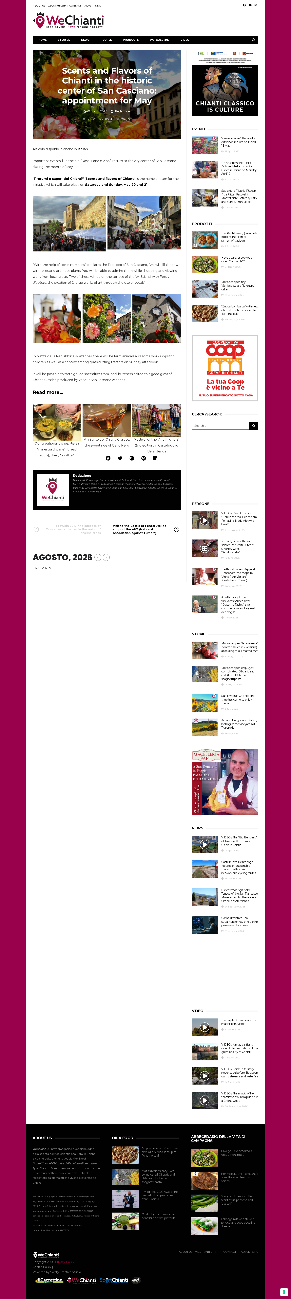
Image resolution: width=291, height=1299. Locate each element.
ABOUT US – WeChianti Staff (49, 5)
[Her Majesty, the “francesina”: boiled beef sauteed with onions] (204, 1181)
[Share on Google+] (131, 458)
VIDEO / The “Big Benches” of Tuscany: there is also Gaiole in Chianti (239, 841)
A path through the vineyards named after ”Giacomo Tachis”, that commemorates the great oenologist (238, 604)
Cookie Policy (42, 1267)
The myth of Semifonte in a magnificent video (238, 1022)
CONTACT (75, 5)
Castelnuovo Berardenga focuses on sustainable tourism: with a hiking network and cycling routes (238, 867)
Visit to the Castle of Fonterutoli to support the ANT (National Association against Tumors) (139, 529)
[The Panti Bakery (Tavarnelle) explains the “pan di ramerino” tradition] (205, 240)
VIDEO (185, 39)
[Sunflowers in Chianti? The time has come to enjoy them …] (205, 703)
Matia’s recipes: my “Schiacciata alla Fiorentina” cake (238, 285)
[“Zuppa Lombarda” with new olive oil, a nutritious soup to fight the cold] (205, 313)
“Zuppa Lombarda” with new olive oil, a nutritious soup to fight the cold (239, 310)
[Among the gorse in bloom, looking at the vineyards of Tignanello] (205, 727)
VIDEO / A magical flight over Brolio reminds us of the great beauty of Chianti (239, 1048)
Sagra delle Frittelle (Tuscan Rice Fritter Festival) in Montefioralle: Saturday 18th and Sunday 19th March (239, 196)
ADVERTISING (93, 5)
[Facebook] (244, 5)
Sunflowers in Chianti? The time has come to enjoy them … (237, 699)
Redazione (122, 111)
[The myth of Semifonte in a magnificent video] (205, 1027)
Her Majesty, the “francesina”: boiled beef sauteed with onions (239, 1177)
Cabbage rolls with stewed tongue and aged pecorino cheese (238, 1222)
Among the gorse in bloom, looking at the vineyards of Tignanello (239, 724)
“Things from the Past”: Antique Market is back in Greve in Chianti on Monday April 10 (238, 168)
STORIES (64, 39)
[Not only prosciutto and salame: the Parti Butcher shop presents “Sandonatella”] (205, 548)
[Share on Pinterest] (143, 458)
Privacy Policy (64, 1262)
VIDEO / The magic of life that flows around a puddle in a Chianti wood (239, 1097)
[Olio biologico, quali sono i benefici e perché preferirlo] (125, 1221)
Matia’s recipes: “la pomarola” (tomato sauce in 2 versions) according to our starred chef (239, 647)
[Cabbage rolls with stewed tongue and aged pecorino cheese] (204, 1226)
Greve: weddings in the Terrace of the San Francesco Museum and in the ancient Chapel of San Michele (239, 895)
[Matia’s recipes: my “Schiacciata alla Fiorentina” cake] (205, 289)
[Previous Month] (97, 557)
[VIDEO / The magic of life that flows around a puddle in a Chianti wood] (205, 1100)
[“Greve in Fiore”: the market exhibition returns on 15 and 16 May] (205, 145)
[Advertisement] (186, 20)
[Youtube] (250, 5)
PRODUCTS (131, 39)
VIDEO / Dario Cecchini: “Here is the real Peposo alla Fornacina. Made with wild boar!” (239, 518)
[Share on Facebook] (108, 458)
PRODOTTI (107, 119)
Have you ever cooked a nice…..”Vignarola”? (236, 259)
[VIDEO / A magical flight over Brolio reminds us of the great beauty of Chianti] (205, 1051)
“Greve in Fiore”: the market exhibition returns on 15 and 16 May (238, 142)
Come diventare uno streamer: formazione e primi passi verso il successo (239, 921)
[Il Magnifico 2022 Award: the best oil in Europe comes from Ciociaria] (125, 1199)
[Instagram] (256, 5)
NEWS (85, 39)
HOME (42, 39)
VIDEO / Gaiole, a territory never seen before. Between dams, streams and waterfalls (239, 1072)
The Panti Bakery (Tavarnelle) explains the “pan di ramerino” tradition (239, 236)
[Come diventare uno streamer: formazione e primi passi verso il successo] (205, 925)
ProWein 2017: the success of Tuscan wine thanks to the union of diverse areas (73, 529)
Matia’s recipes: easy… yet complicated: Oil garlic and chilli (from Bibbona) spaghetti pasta (237, 673)
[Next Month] (106, 557)
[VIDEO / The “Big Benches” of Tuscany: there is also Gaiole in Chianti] (205, 844)
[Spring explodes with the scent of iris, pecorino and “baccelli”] (204, 1203)
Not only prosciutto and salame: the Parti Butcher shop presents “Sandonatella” (237, 547)
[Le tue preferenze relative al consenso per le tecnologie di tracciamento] (284, 1292)
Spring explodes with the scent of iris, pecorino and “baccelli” (237, 1200)
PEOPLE (106, 39)
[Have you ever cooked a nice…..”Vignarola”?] (205, 264)
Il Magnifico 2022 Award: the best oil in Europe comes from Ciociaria (160, 1195)
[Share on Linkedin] (155, 458)
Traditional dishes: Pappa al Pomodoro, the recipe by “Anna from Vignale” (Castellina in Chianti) (238, 575)
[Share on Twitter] (120, 458)
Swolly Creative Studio (65, 1272)
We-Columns (159, 39)
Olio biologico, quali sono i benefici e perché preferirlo (158, 1216)
